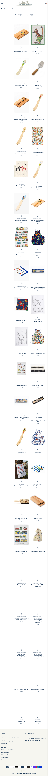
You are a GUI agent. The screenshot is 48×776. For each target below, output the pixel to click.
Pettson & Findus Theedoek (38, 51)
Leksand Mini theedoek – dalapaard (38, 153)
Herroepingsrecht (5, 757)
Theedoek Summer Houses (21, 385)
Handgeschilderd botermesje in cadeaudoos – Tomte (21, 618)
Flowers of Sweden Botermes (21, 153)
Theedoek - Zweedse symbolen (38, 485)
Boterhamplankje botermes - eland (21, 120)
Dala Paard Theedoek (21, 353)
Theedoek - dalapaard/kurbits (21, 288)
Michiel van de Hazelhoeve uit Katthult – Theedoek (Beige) (38, 552)
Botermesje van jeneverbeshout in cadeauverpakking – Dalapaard (38, 620)
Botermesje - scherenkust (21, 220)
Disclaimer (3, 747)
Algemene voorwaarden (7, 749)
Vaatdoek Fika (21, 721)
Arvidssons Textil (37, 151)
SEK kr (18, 771)
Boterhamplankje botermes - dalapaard (21, 52)
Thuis (2, 8)
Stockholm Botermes (21, 454)
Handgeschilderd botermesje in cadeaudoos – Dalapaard (21, 418)
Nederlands (27, 771)
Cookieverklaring (5, 752)
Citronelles (21, 550)
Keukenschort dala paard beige (38, 353)
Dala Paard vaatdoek (21, 185)
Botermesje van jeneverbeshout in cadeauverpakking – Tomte (37, 655)
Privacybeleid (4, 754)
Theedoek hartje (21, 584)
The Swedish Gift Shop (21, 516)
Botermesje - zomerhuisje (21, 85)
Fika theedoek (37, 721)
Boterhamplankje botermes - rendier (38, 221)
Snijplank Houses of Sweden (21, 254)
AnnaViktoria (37, 319)
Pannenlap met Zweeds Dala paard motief (38, 585)
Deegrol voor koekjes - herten (38, 689)
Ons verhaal (4, 759)
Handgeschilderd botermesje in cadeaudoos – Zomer (38, 288)
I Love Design (21, 184)
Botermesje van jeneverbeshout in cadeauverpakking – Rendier (21, 655)
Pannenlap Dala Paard (21, 320)
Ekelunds (38, 50)
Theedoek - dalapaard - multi (21, 485)
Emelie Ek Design (21, 252)
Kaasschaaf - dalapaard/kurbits (38, 86)
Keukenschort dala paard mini (21, 689)
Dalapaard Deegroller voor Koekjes (21, 519)
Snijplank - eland (38, 518)
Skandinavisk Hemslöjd (21, 50)
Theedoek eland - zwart (37, 385)
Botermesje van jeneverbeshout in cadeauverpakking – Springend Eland (38, 419)
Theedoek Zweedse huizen (21, 551)
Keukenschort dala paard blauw (38, 254)
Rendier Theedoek (38, 321)
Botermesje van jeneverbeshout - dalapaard (37, 187)
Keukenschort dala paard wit (38, 454)
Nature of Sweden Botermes (37, 119)
